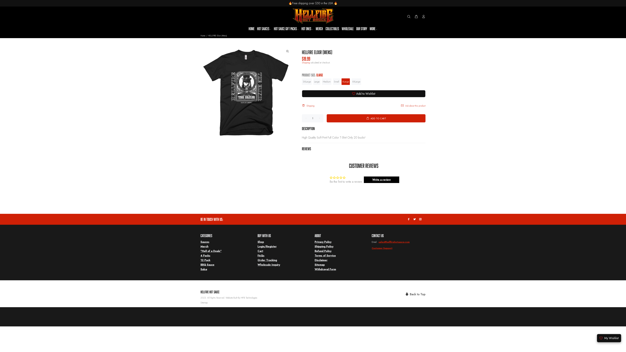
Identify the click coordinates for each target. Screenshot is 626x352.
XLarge (345, 81)
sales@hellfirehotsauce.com (394, 242)
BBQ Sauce (207, 265)
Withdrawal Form (325, 269)
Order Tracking (267, 260)
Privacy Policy (323, 242)
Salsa (204, 269)
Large (317, 81)
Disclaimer (321, 260)
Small (336, 81)
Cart (260, 251)
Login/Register (267, 246)
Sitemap (320, 265)
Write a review (381, 180)
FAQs (261, 255)
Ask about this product (415, 105)
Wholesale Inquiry (269, 265)
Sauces (205, 242)
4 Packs (205, 255)
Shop (261, 242)
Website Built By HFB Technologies (241, 297)
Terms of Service (325, 255)
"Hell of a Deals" (211, 251)
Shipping (306, 62)
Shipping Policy (324, 246)
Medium (327, 81)
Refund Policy (323, 251)
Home (203, 35)
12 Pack (205, 260)
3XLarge (307, 81)
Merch (204, 246)
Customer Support (382, 248)
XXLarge (356, 81)
